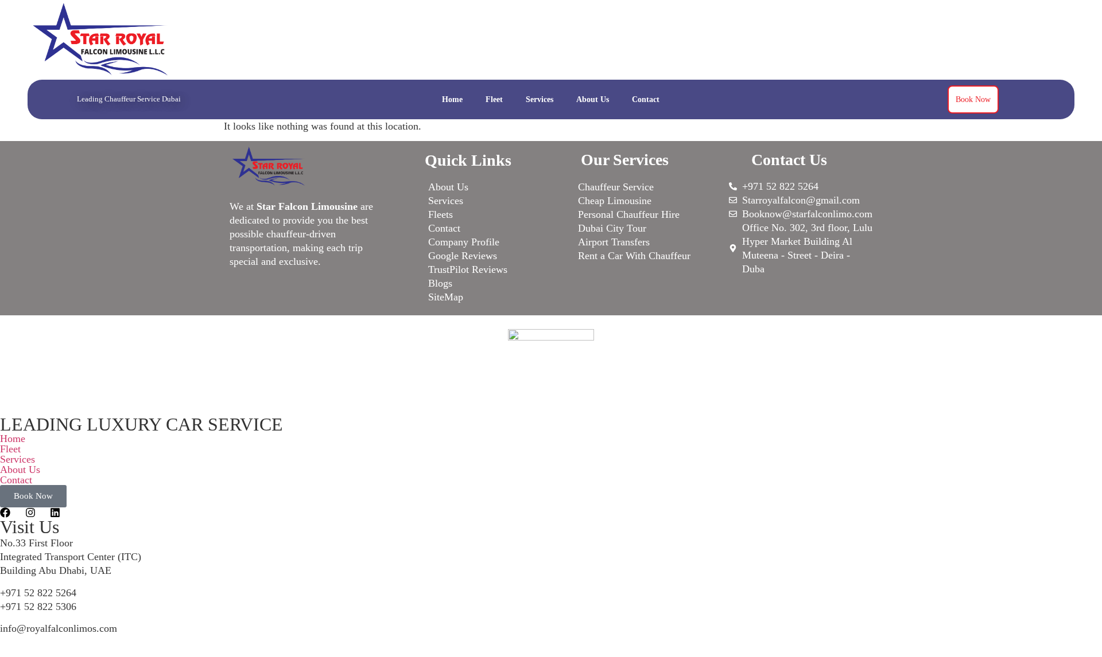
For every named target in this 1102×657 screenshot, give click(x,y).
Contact (645, 99)
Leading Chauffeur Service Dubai (129, 99)
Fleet (494, 99)
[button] (551, 449)
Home (452, 99)
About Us (592, 99)
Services (539, 99)
